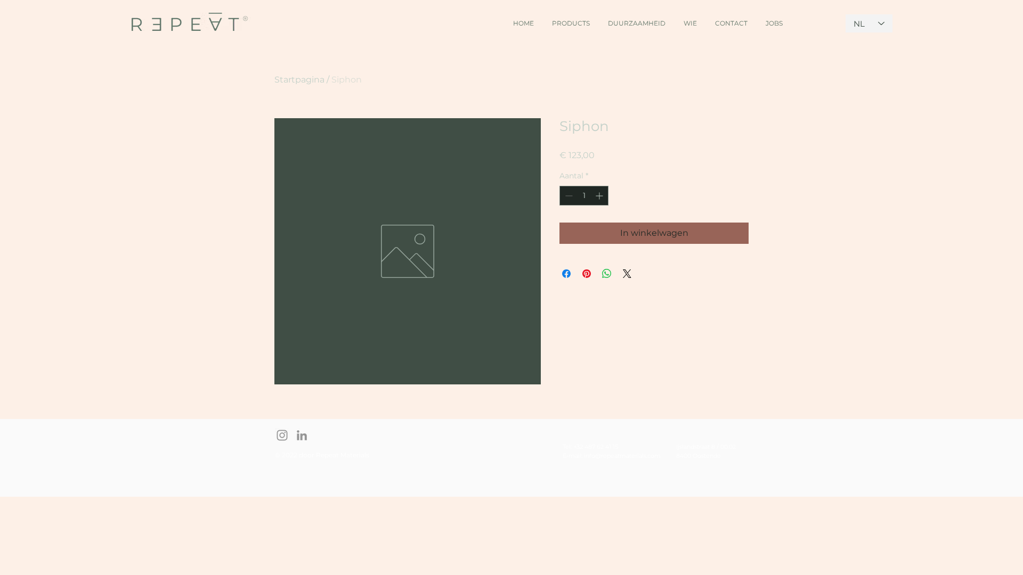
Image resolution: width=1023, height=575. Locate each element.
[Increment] (600, 195)
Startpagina (299, 80)
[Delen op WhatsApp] (606, 273)
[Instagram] (282, 435)
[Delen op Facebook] (566, 273)
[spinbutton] (584, 195)
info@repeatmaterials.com (622, 455)
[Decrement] (567, 195)
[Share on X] (627, 273)
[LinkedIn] (302, 435)
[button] (571, 18)
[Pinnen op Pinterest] (586, 273)
